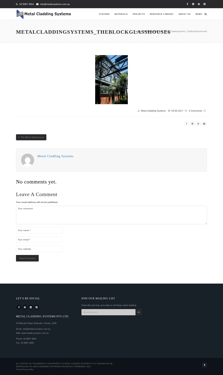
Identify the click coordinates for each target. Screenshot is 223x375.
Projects (139, 14)
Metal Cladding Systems (153, 110)
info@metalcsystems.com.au (55, 4)
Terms (18, 369)
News (199, 14)
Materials (121, 14)
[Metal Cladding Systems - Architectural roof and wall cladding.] (44, 14)
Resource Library (162, 14)
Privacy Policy (28, 369)
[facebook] (186, 123)
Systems (104, 14)
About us (185, 14)
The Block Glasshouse (32, 137)
